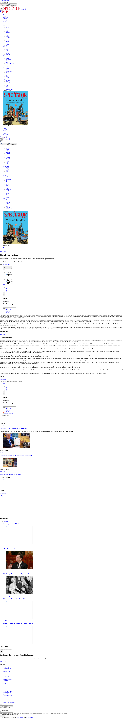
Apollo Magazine (7, 690)
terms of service (20, 717)
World (7, 50)
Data (7, 52)
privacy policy (29, 717)
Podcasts (5, 18)
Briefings (5, 20)
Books (7, 58)
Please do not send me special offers (10, 714)
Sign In (22, 9)
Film (7, 61)
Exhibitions (8, 59)
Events (4, 21)
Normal (11, 281)
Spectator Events (6, 694)
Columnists (8, 82)
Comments (7, 286)
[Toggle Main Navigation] (1, 9)
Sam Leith (2, 453)
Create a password (4, 710)
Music (7, 62)
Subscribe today (6, 700)
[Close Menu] (1, 139)
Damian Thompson (7, 596)
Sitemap (4, 683)
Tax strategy (5, 680)
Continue (2, 716)
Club (4, 22)
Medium (11, 274)
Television (8, 64)
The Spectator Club (7, 695)
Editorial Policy (6, 671)
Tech (7, 31)
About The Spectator (7, 676)
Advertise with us (7, 668)
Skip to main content (4, 0)
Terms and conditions (7, 679)
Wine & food (9, 71)
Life (4, 67)
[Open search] (1, 137)
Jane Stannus (3, 493)
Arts (7, 57)
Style (7, 76)
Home (4, 14)
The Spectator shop (7, 691)
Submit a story (6, 670)
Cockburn (8, 28)
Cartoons (8, 87)
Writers (4, 16)
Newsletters (5, 17)
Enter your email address (5, 707)
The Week (8, 80)
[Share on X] (6, 290)
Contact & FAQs (6, 667)
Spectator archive (7, 692)
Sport (7, 75)
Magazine (8, 32)
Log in (11, 706)
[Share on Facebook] (6, 288)
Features (7, 81)
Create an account (4, 706)
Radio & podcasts (10, 63)
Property (8, 73)
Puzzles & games (9, 89)
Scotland (8, 54)
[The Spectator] (12, 9)
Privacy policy (6, 678)
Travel (7, 72)
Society (7, 49)
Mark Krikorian (3, 425)
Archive (4, 23)
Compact (11, 279)
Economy (8, 53)
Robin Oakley (3, 379)
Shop (4, 25)
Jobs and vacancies (7, 682)
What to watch (9, 70)
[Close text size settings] (4, 269)
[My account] (25, 9)
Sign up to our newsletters (9, 702)
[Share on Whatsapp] (6, 291)
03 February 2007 (6, 264)
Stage (7, 66)
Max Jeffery (5, 620)
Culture (7, 30)
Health (7, 77)
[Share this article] (4, 293)
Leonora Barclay (6, 546)
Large (11, 276)
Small (10, 272)
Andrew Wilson (6, 571)
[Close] (1, 651)
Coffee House (6, 46)
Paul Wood (2, 334)
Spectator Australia (7, 688)
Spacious (12, 283)
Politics (7, 27)
